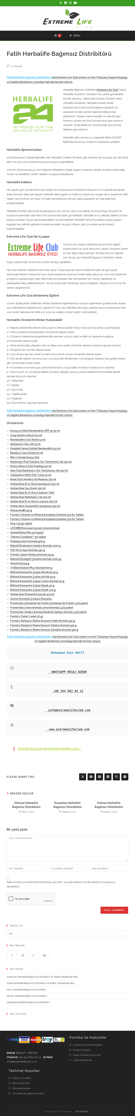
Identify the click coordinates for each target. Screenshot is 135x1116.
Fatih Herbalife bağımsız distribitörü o (29, 77)
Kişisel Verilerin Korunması (87, 1055)
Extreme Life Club (107, 89)
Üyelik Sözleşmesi (82, 1060)
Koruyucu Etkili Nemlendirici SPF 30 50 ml (35, 430)
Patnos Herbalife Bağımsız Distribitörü (109, 804)
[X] (12, 955)
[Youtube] (44, 955)
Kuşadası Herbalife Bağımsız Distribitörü (67, 804)
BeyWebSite (81, 1111)
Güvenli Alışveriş (81, 1050)
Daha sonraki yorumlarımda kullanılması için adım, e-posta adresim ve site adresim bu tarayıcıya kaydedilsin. (61, 884)
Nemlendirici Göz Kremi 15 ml (27, 439)
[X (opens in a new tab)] (60, 3)
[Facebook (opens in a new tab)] (65, 3)
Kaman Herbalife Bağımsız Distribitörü (27, 996)
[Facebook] (23, 955)
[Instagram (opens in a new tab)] (70, 3)
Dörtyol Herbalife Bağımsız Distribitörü (26, 804)
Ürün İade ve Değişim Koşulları (28, 1093)
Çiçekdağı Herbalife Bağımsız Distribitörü (28, 1002)
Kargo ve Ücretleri (21, 1078)
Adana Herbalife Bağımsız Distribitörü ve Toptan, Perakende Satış (40, 983)
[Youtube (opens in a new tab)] (75, 3)
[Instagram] (33, 955)
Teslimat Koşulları (21, 1088)
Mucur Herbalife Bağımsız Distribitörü (26, 989)
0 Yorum (16, 66)
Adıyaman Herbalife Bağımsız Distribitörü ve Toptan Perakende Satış (42, 976)
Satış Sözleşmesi (21, 1083)
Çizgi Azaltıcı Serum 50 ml (26, 435)
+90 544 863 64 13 (68, 691)
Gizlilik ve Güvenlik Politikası (87, 1045)
